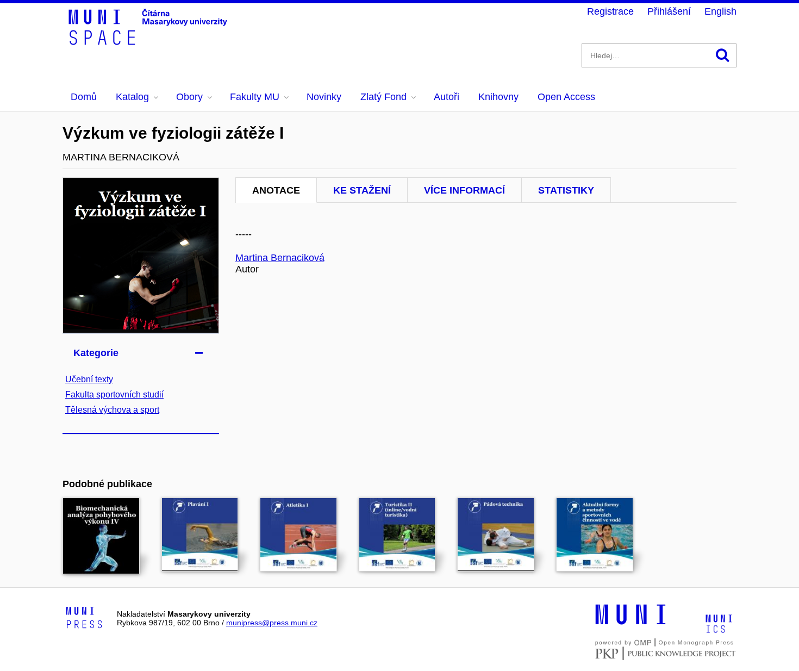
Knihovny (498, 96)
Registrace (610, 11)
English (720, 11)
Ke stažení (362, 190)
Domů (84, 96)
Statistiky (566, 190)
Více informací (464, 190)
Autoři (446, 96)
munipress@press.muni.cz (271, 622)
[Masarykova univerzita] (630, 623)
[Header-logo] (149, 41)
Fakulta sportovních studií (114, 394)
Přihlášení (669, 11)
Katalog (132, 96)
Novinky (324, 96)
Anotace (276, 190)
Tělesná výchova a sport (112, 409)
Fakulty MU (254, 96)
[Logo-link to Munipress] (84, 618)
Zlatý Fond (383, 96)
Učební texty (89, 379)
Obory (189, 96)
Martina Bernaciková (279, 257)
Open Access (566, 96)
